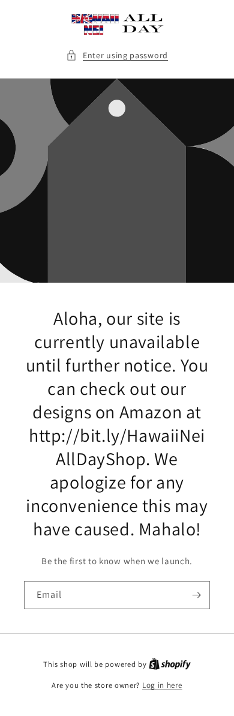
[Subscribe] (196, 595)
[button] (117, 55)
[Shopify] (170, 664)
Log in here (162, 685)
